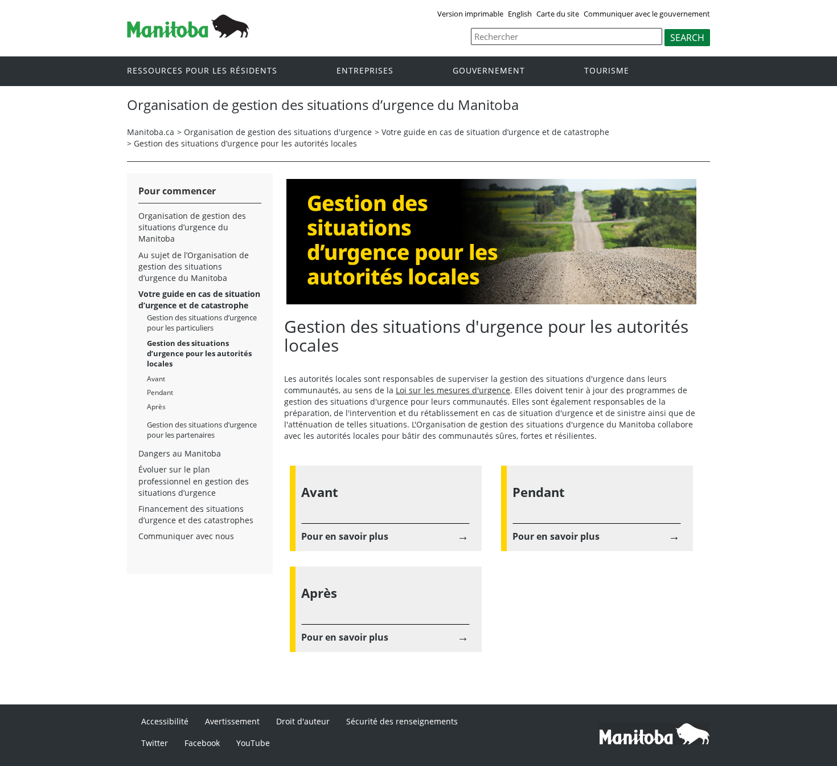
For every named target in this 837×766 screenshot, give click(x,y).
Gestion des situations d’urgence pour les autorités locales (245, 143)
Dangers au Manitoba (179, 453)
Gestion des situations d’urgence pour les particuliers (202, 322)
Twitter (154, 743)
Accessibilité (164, 721)
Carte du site (557, 14)
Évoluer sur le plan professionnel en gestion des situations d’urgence (193, 481)
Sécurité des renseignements (402, 721)
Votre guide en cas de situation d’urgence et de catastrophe (495, 132)
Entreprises (365, 70)
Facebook (202, 743)
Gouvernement (489, 70)
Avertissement (232, 721)
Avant (156, 378)
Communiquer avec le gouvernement (647, 14)
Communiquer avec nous (186, 536)
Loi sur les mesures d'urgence (453, 390)
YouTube (253, 743)
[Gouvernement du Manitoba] (188, 25)
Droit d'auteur (303, 721)
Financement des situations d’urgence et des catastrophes (195, 514)
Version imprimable (470, 14)
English (520, 14)
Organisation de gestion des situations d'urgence (278, 132)
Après (156, 406)
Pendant (160, 392)
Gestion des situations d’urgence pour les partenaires (202, 429)
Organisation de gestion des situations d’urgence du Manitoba (192, 227)
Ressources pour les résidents (202, 70)
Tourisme (606, 70)
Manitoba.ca (150, 132)
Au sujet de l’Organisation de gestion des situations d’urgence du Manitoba (193, 266)
